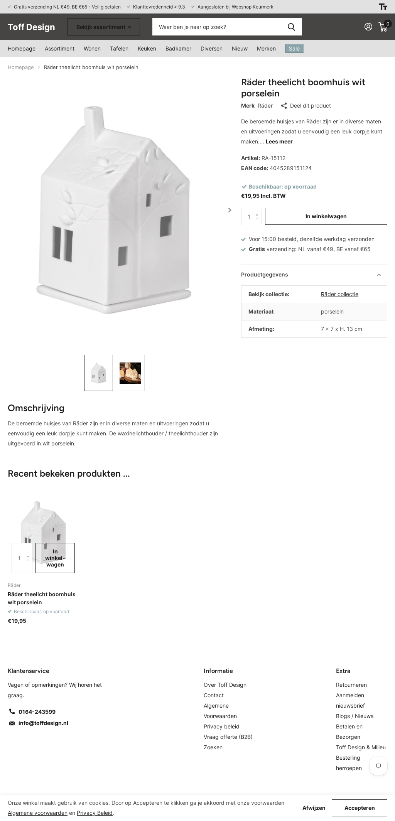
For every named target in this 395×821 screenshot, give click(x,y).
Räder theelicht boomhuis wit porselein (42, 598)
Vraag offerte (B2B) (228, 736)
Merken (266, 48)
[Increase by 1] (259, 210)
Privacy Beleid (95, 812)
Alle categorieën (92, 48)
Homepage (21, 48)
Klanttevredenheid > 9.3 (159, 7)
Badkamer (178, 48)
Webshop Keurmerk (252, 7)
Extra (343, 670)
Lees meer (279, 141)
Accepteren (359, 807)
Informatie (218, 670)
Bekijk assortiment (101, 27)
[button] (230, 210)
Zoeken (291, 26)
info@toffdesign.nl (43, 723)
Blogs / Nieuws (354, 716)
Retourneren (351, 684)
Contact (214, 695)
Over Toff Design (225, 684)
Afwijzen (314, 808)
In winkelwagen (326, 216)
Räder (265, 105)
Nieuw (240, 48)
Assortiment (59, 48)
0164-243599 (37, 711)
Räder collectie (339, 294)
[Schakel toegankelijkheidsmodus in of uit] (383, 6)
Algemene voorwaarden (38, 812)
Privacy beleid (222, 726)
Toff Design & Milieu (361, 747)
